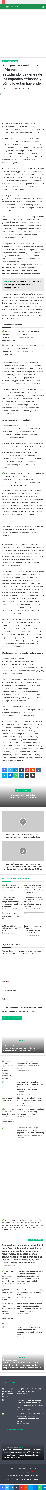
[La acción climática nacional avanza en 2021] (8, 336)
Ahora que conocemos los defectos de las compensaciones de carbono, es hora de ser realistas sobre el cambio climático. (30, 1087)
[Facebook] (4, 770)
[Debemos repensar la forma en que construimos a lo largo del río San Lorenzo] (34, 918)
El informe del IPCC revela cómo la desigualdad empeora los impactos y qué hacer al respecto (12, 901)
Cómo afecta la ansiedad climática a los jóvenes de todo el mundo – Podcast (30, 1292)
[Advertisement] (23, 33)
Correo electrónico (9, 990)
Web (3, 999)
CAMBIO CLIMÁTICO (10, 61)
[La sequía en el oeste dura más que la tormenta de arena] (8, 1392)
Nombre (5, 981)
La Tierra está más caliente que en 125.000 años (11, 928)
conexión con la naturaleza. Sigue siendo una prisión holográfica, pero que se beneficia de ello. (30, 1111)
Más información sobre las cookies (19, 1479)
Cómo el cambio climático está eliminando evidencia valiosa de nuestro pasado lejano (29, 1100)
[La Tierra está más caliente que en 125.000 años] (12, 918)
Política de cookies (31, 1476)
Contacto (36, 1479)
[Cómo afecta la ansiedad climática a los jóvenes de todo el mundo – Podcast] (8, 1295)
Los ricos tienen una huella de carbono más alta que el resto (23, 796)
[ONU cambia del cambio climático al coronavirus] (8, 350)
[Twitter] (10, 770)
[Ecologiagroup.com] (14, 7)
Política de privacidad (15, 1476)
